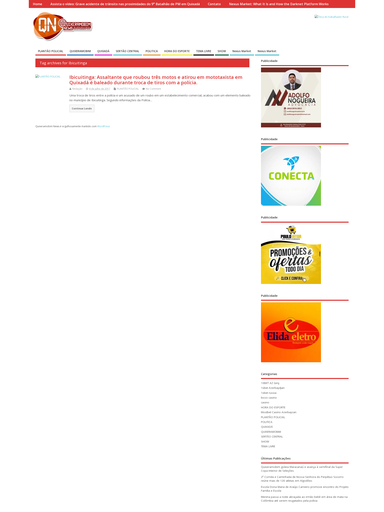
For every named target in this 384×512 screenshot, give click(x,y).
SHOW (222, 51)
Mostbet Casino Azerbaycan (278, 412)
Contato (214, 4)
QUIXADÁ (103, 51)
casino (265, 402)
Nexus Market (241, 51)
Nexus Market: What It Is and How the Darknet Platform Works (279, 4)
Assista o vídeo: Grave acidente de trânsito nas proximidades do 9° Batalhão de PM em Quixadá (125, 4)
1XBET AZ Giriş (270, 383)
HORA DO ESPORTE (177, 51)
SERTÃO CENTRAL (127, 51)
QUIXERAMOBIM (80, 51)
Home (37, 4)
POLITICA (152, 51)
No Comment (153, 88)
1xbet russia (268, 393)
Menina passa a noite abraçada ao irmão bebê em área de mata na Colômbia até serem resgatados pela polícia (304, 498)
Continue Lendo (82, 108)
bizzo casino (269, 397)
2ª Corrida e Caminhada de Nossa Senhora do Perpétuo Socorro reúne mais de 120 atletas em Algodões (302, 478)
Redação (77, 88)
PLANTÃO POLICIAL (50, 51)
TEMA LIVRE (203, 51)
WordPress (103, 126)
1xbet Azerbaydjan (273, 388)
